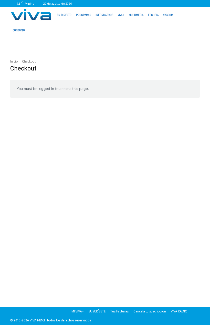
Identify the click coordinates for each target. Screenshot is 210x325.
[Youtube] (187, 3)
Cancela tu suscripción (149, 311)
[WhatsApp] (179, 3)
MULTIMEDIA (136, 15)
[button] (193, 14)
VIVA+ (121, 15)
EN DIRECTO (64, 15)
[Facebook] (128, 3)
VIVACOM (168, 15)
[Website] (170, 3)
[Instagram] (137, 3)
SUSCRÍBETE (97, 311)
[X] (162, 3)
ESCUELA (153, 15)
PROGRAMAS (83, 15)
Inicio (14, 61)
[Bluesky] (196, 3)
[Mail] (145, 3)
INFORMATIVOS (104, 15)
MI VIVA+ (77, 311)
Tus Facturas (119, 311)
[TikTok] (154, 3)
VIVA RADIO (179, 311)
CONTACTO (19, 30)
